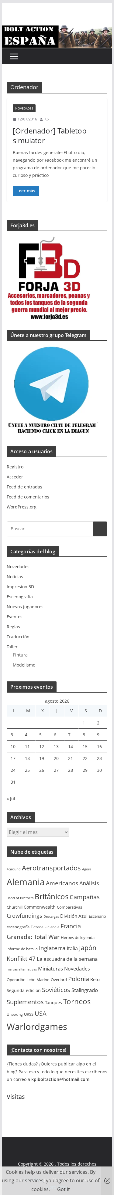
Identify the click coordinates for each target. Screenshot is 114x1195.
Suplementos (25, 1002)
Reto (95, 979)
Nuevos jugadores (25, 606)
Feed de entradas (24, 487)
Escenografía (20, 596)
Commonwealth (40, 907)
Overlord (59, 979)
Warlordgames (37, 1027)
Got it (63, 1189)
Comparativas (69, 907)
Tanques (53, 1002)
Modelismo (24, 665)
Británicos (51, 896)
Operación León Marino (28, 979)
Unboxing (15, 1014)
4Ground (14, 869)
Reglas (13, 627)
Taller (12, 647)
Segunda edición (24, 990)
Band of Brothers (20, 898)
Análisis (89, 883)
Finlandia (52, 927)
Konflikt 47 (21, 959)
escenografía (18, 927)
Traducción (18, 637)
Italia (72, 948)
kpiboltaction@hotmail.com (60, 1079)
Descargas (51, 916)
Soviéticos (56, 990)
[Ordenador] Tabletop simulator (50, 135)
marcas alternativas (22, 969)
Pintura (20, 655)
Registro (15, 467)
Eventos (14, 616)
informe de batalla (22, 949)
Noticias (15, 576)
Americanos (62, 883)
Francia (70, 926)
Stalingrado (84, 990)
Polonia (78, 979)
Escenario (97, 916)
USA (41, 1013)
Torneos (77, 1001)
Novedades (24, 108)
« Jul (11, 798)
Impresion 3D (20, 586)
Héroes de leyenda (78, 937)
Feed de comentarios (28, 497)
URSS (28, 1014)
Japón (87, 947)
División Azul (74, 916)
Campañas (85, 897)
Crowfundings (24, 915)
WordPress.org (21, 507)
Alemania (26, 882)
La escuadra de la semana (67, 958)
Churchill (14, 907)
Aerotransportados (51, 867)
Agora (86, 869)
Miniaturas (50, 968)
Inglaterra (52, 948)
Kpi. (47, 119)
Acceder (15, 477)
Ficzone (37, 927)
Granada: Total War (33, 936)
